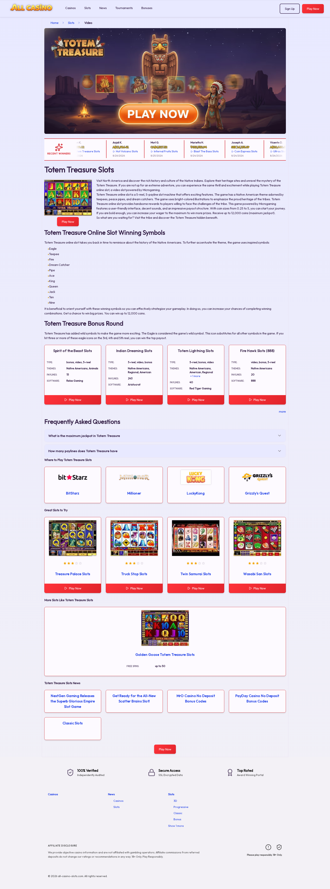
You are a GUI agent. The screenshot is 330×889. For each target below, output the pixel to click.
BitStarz (72, 493)
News (103, 8)
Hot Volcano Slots (117, 151)
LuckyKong (196, 493)
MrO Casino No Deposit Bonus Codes (196, 698)
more (282, 411)
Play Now (313, 9)
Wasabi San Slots (257, 574)
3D (175, 801)
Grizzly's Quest (257, 493)
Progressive (181, 807)
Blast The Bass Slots (196, 151)
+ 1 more (195, 376)
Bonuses (146, 8)
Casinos (70, 8)
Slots (87, 8)
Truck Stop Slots (134, 574)
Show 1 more (176, 826)
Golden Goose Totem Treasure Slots (165, 654)
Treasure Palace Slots (72, 574)
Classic (178, 813)
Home (54, 23)
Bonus (177, 819)
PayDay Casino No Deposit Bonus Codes (257, 698)
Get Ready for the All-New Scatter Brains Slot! (134, 698)
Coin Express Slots (236, 151)
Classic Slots (73, 723)
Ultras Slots (270, 151)
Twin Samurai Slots (196, 574)
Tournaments (124, 8)
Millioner (134, 493)
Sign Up (290, 9)
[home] (32, 14)
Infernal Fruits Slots (156, 151)
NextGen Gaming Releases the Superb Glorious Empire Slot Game (72, 701)
